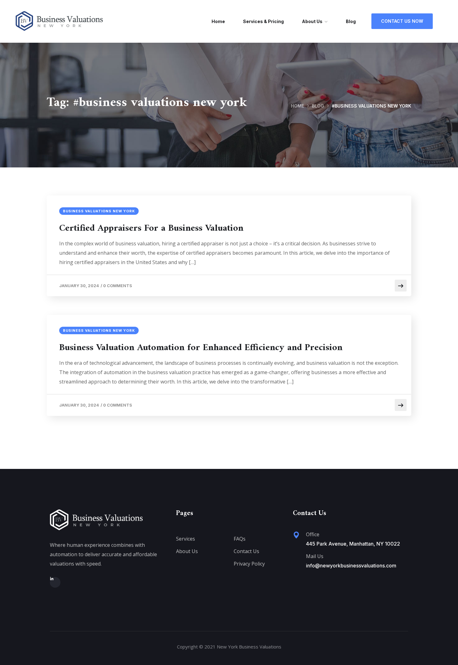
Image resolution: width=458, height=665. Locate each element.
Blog (351, 21)
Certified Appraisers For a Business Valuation (151, 228)
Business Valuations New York (99, 211)
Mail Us (314, 556)
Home (218, 21)
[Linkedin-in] (55, 582)
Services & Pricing (263, 21)
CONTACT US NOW (402, 21)
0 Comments (117, 285)
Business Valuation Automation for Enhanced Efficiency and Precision (200, 348)
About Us (312, 21)
